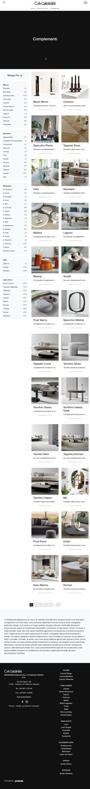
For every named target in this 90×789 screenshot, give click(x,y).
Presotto (6, 117)
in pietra (6, 236)
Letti (66, 724)
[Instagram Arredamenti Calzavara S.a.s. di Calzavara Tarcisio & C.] (26, 701)
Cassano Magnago (10, 287)
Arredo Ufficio (66, 764)
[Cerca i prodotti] (4, 3)
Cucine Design (66, 673)
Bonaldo (6, 88)
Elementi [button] (7, 133)
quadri (5, 159)
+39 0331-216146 (25, 688)
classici (6, 263)
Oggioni (6, 114)
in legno (6, 211)
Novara (6, 305)
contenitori (7, 144)
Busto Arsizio (8, 283)
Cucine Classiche (66, 679)
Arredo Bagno (66, 715)
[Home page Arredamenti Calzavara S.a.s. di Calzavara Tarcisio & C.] (45, 3)
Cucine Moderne (66, 676)
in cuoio (6, 193)
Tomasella (7, 124)
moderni (6, 271)
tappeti (6, 170)
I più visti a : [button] (8, 280)
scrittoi (6, 162)
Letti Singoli (66, 727)
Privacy (11, 706)
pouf (5, 155)
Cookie (18, 706)
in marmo (6, 215)
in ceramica (7, 189)
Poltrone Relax (66, 712)
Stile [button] (5, 260)
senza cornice (9, 251)
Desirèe (6, 103)
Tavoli (66, 706)
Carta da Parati (66, 754)
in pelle (6, 233)
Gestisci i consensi (31, 706)
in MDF (5, 222)
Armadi (66, 733)
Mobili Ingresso (66, 703)
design (5, 267)
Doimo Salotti (8, 106)
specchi (6, 166)
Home (33, 8)
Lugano (6, 298)
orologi (6, 152)
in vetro (6, 247)
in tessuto (7, 244)
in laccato (7, 207)
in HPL (5, 204)
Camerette (66, 736)
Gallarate (6, 290)
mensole (6, 148)
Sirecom (6, 121)
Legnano (6, 294)
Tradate (6, 309)
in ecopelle (7, 197)
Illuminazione (66, 746)
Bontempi (7, 92)
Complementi (54, 8)
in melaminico (8, 226)
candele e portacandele (12, 141)
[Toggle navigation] (85, 3)
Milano (5, 301)
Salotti (66, 694)
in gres (6, 200)
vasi (4, 177)
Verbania (6, 316)
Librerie (66, 689)
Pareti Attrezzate (66, 692)
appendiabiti (8, 137)
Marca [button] (6, 85)
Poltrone (66, 697)
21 (58, 605)
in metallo (7, 229)
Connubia (7, 99)
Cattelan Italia (8, 96)
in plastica (7, 240)
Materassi (66, 751)
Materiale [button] (7, 186)
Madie (66, 700)
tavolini (6, 173)
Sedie (66, 709)
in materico (7, 218)
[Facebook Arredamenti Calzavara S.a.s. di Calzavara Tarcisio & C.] (22, 701)
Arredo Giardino (66, 773)
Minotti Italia (8, 110)
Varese (5, 312)
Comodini (66, 730)
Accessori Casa (42, 8)
